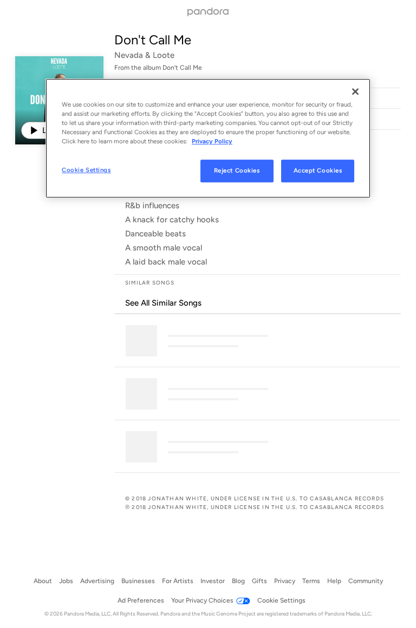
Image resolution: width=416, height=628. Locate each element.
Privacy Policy (212, 142)
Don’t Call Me (182, 67)
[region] (208, 138)
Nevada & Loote (144, 55)
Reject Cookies (237, 171)
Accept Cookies (318, 171)
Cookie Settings (86, 170)
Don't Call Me (152, 40)
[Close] (355, 91)
